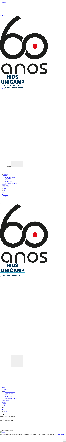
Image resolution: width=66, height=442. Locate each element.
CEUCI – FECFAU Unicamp (8, 181)
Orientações (4, 188)
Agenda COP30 (5, 196)
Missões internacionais (7, 180)
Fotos (3, 192)
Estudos (4, 176)
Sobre (3, 399)
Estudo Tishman (6, 397)
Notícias (4, 190)
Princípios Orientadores (6, 185)
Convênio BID (6, 179)
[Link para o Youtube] (40, 172)
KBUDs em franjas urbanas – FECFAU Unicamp (11, 183)
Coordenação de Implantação (5, 1)
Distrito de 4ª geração (5, 174)
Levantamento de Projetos (6, 186)
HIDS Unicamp (3, 388)
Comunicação (3, 189)
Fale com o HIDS (4, 2)
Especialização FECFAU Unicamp (9, 178)
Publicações (4, 191)
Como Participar (3, 187)
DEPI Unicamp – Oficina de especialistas (10, 177)
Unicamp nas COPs (5, 195)
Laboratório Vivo (5, 175)
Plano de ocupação (4, 184)
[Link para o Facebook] (6, 172)
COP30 (2, 194)
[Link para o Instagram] (29, 172)
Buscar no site (9, 166)
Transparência (3, 408)
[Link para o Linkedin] (17, 172)
